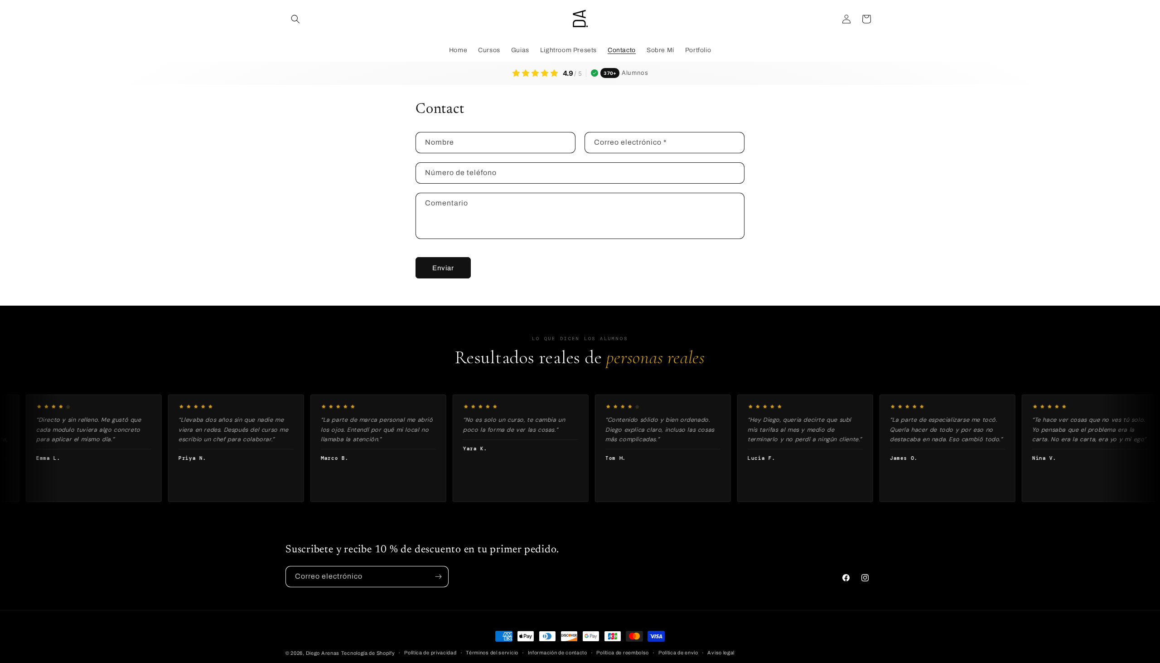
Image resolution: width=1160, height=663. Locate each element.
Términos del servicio (492, 652)
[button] (295, 19)
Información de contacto (557, 652)
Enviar (443, 268)
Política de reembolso (622, 652)
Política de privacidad (430, 652)
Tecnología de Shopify (368, 653)
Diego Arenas (322, 653)
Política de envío (678, 652)
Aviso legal (721, 652)
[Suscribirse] (438, 576)
